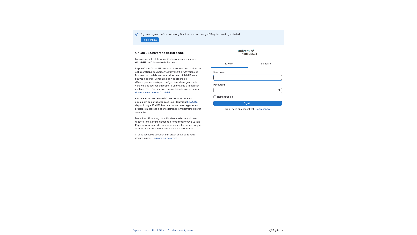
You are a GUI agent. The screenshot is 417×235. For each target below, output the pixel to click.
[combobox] (276, 230)
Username (219, 72)
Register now (263, 109)
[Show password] (279, 90)
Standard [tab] (266, 63)
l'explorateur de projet (164, 138)
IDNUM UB (192, 102)
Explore (137, 230)
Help (146, 230)
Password (219, 84)
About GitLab (158, 230)
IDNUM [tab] (229, 63)
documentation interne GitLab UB (152, 92)
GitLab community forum (181, 230)
